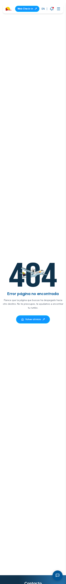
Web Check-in (25, 8)
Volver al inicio (33, 319)
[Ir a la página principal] (8, 9)
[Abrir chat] (57, 575)
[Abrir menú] (59, 9)
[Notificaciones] (52, 9)
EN (43, 8)
